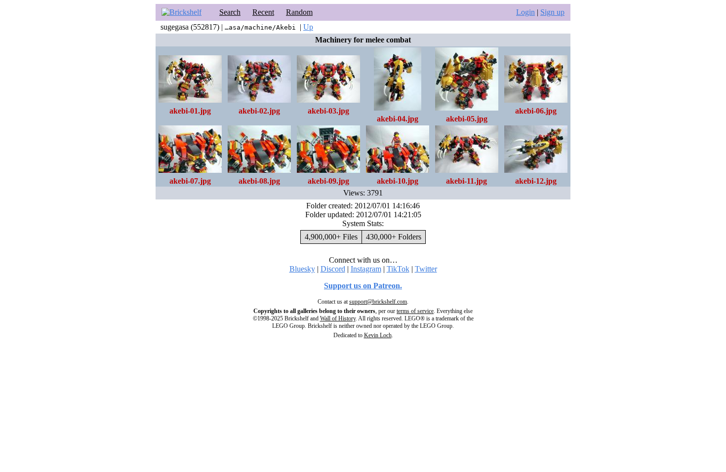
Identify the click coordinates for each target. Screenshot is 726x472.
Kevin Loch (378, 335)
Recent (263, 12)
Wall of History (338, 318)
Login (525, 12)
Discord (333, 269)
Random (299, 12)
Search (230, 12)
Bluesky (302, 269)
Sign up (552, 12)
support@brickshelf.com (378, 301)
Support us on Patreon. (363, 285)
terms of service (415, 311)
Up (308, 27)
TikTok (398, 269)
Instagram (366, 269)
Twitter (426, 269)
